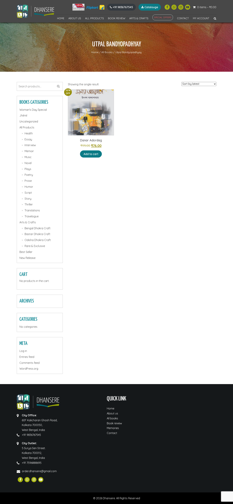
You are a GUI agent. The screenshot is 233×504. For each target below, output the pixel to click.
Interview (30, 145)
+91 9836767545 (122, 7)
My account (201, 18)
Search (58, 86)
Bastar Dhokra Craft (37, 234)
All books (112, 418)
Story (28, 198)
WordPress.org (28, 368)
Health (29, 133)
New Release (27, 258)
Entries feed (26, 357)
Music (28, 157)
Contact (183, 18)
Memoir (29, 151)
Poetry (29, 174)
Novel (28, 163)
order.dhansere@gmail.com (39, 471)
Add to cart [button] (91, 154)
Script (28, 192)
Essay (28, 139)
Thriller (29, 204)
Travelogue (32, 216)
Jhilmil (23, 115)
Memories (113, 428)
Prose (28, 180)
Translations (32, 210)
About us (74, 18)
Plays (28, 169)
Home (60, 18)
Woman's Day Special (33, 109)
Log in (23, 351)
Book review (116, 18)
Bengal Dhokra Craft (37, 228)
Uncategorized (28, 121)
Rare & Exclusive (35, 246)
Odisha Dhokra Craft (38, 240)
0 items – (206, 7)
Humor (29, 186)
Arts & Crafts (138, 18)
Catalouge (151, 7)
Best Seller (25, 252)
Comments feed (29, 363)
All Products (94, 18)
